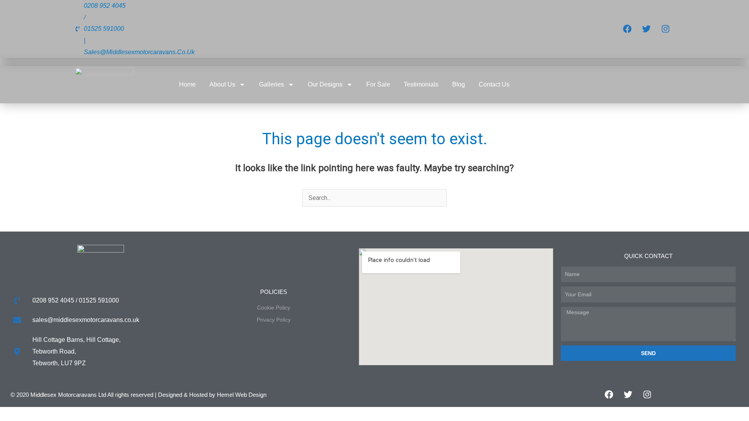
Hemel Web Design (241, 394)
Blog (458, 84)
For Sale (378, 84)
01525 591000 (104, 28)
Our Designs (325, 84)
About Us (222, 84)
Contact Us (494, 84)
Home (187, 84)
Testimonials (421, 84)
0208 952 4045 (105, 5)
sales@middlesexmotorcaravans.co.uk (139, 52)
